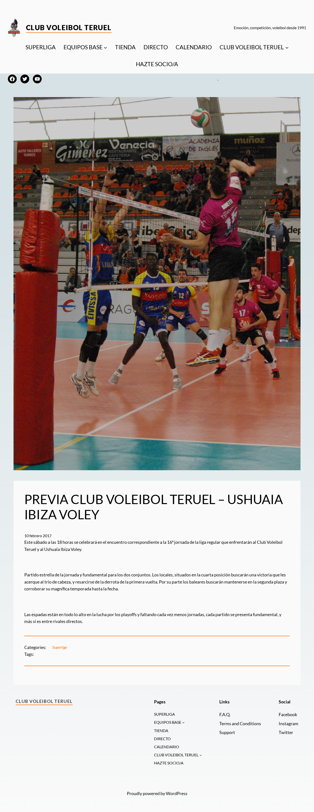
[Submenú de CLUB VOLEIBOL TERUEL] (287, 47)
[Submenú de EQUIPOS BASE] (105, 47)
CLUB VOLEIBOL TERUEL (252, 47)
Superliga (59, 647)
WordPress (176, 793)
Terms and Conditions (240, 723)
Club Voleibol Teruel (69, 27)
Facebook (288, 714)
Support (227, 732)
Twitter (286, 732)
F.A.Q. (225, 714)
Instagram (288, 723)
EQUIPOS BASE (83, 47)
